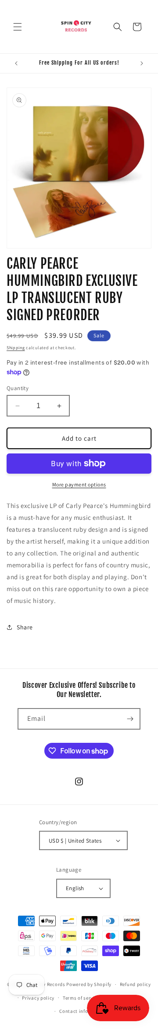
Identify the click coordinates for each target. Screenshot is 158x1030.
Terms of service (81, 998)
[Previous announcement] (16, 63)
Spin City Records (45, 984)
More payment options (79, 484)
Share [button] (25, 627)
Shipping (16, 348)
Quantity (18, 388)
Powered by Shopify (88, 984)
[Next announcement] (141, 63)
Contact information (83, 1011)
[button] (17, 27)
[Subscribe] (130, 719)
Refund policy (135, 984)
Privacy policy (38, 998)
